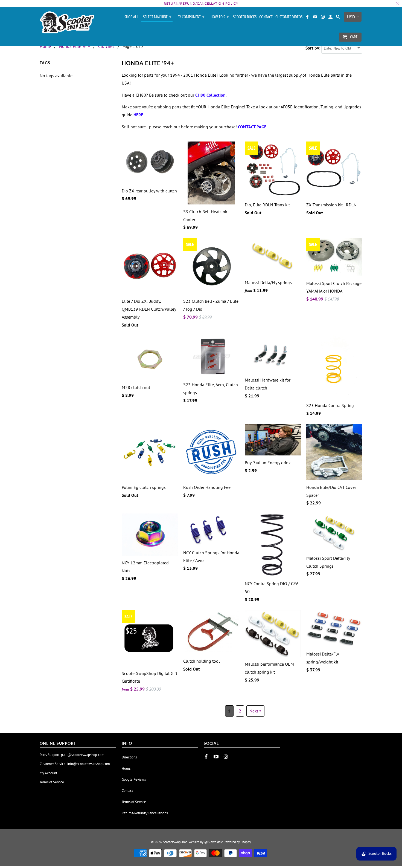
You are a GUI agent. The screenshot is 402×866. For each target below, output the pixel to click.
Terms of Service (52, 782)
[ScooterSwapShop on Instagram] (323, 18)
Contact (266, 17)
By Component (191, 16)
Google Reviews (134, 779)
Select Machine (157, 16)
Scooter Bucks (245, 17)
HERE (138, 114)
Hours (126, 768)
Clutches (106, 46)
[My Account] (330, 18)
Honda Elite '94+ (74, 46)
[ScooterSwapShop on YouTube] (315, 18)
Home (45, 46)
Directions (129, 757)
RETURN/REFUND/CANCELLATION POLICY (201, 3)
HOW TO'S (220, 16)
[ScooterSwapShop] (67, 22)
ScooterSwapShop (175, 842)
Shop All (131, 17)
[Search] (338, 18)
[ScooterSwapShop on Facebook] (307, 18)
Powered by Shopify (237, 842)
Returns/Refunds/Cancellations (145, 813)
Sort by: (313, 48)
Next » (255, 711)
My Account (48, 773)
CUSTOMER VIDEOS (288, 17)
